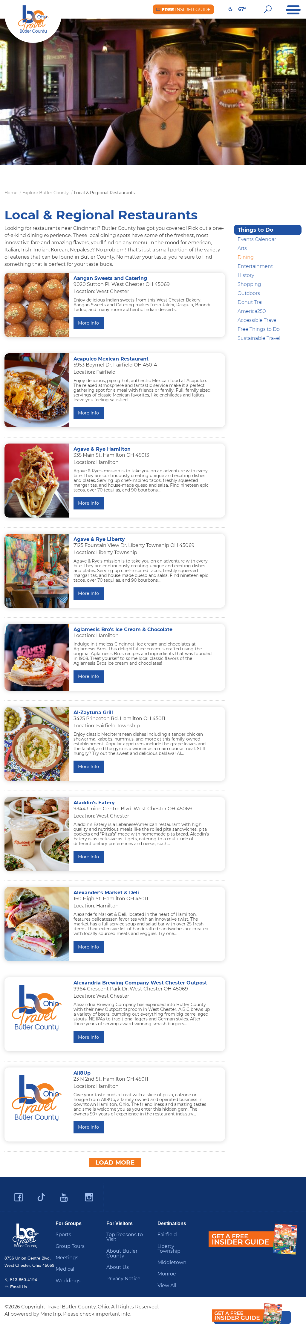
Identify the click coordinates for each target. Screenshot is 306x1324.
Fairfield (167, 1234)
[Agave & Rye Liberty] (36, 571)
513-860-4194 (23, 1279)
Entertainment (255, 266)
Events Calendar (257, 239)
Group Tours (70, 1246)
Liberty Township (168, 1248)
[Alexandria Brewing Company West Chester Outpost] (36, 1007)
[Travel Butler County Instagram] (89, 1197)
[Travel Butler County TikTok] (41, 1195)
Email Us (18, 1286)
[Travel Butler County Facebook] (19, 1197)
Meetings (67, 1257)
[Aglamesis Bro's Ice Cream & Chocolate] (36, 657)
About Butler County (121, 1253)
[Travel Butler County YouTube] (64, 1197)
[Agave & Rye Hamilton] (36, 481)
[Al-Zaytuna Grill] (36, 744)
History (246, 275)
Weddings (68, 1281)
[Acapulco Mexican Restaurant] (36, 390)
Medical (65, 1269)
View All (166, 1285)
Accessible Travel (258, 320)
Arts (242, 248)
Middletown (171, 1262)
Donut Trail (251, 302)
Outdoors (249, 293)
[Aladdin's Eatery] (36, 834)
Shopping (249, 284)
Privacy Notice (123, 1278)
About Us (117, 1267)
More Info (88, 323)
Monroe (166, 1274)
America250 (252, 311)
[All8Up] (36, 1097)
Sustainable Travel (259, 338)
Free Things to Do (259, 329)
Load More (114, 1162)
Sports (63, 1234)
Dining (246, 257)
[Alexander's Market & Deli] (36, 924)
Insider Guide (185, 9)
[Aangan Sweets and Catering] (36, 305)
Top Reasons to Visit (124, 1237)
